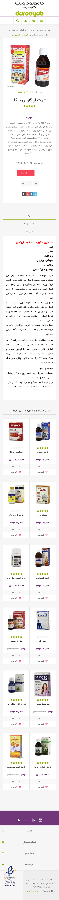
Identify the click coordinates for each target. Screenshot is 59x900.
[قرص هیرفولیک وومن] (43, 683)
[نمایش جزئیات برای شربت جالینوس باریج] (43, 746)
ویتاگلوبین (42, 515)
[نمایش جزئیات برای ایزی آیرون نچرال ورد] (16, 557)
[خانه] (49, 30)
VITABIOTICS (24, 92)
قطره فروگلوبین (16, 641)
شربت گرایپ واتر (16, 515)
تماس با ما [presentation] (30, 231)
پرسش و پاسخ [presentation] (29, 223)
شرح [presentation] (29, 216)
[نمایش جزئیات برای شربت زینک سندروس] (16, 746)
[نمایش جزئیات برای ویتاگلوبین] (43, 494)
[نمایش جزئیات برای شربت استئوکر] (43, 432)
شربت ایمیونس (42, 578)
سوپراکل (42, 641)
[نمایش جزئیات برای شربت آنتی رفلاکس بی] (16, 683)
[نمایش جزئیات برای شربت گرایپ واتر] (16, 494)
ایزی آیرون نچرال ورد (16, 578)
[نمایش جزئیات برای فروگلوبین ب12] (16, 432)
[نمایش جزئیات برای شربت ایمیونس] (43, 557)
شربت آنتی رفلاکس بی (16, 704)
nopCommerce (34, 891)
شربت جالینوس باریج (43, 767)
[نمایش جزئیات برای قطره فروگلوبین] (16, 620)
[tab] (29, 216)
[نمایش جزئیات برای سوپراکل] (43, 620)
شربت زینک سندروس (16, 767)
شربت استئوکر (43, 452)
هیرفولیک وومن (43, 704)
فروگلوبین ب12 (16, 452)
